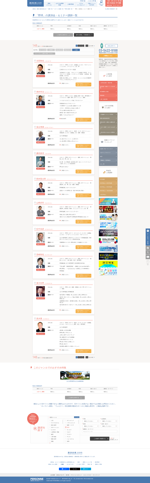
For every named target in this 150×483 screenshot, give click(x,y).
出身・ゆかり (104, 424)
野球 (68, 427)
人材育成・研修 (55, 432)
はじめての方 (70, 464)
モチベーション (55, 427)
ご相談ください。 (65, 83)
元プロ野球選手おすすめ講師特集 (75, 381)
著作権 (67, 475)
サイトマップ (96, 475)
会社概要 (53, 475)
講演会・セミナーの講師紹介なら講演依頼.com (62, 462)
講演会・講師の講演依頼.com (39, 9)
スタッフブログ (87, 475)
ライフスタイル (55, 422)
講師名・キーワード (88, 429)
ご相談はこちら (107, 56)
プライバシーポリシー (76, 475)
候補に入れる (40, 76)
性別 (84, 424)
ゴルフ (68, 432)
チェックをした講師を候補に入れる (43, 53)
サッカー (69, 429)
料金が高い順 (59, 50)
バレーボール (70, 439)
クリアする (77, 417)
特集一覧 (90, 464)
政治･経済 (53, 425)
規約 (79, 462)
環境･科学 (53, 439)
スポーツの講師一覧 (58, 9)
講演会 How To (60, 475)
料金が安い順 (68, 50)
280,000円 (63, 118)
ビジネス (53, 429)
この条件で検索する (100, 438)
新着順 (51, 50)
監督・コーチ (70, 425)
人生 (52, 420)
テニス (68, 436)
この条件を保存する (62, 35)
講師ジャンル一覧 (87, 462)
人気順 (76, 50)
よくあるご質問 (91, 0)
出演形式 (103, 419)
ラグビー (69, 434)
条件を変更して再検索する (83, 35)
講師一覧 (50, 9)
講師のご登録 (98, 464)
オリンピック (70, 420)
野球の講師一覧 (68, 9)
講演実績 (97, 462)
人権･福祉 (53, 436)
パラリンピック (71, 422)
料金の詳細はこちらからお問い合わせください (83, 84)
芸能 (52, 441)
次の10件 (91, 45)
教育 (52, 434)
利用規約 (82, 0)
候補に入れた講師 (52, 464)
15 (87, 46)
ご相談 (62, 464)
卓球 (68, 441)
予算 (84, 419)
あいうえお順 (43, 50)
